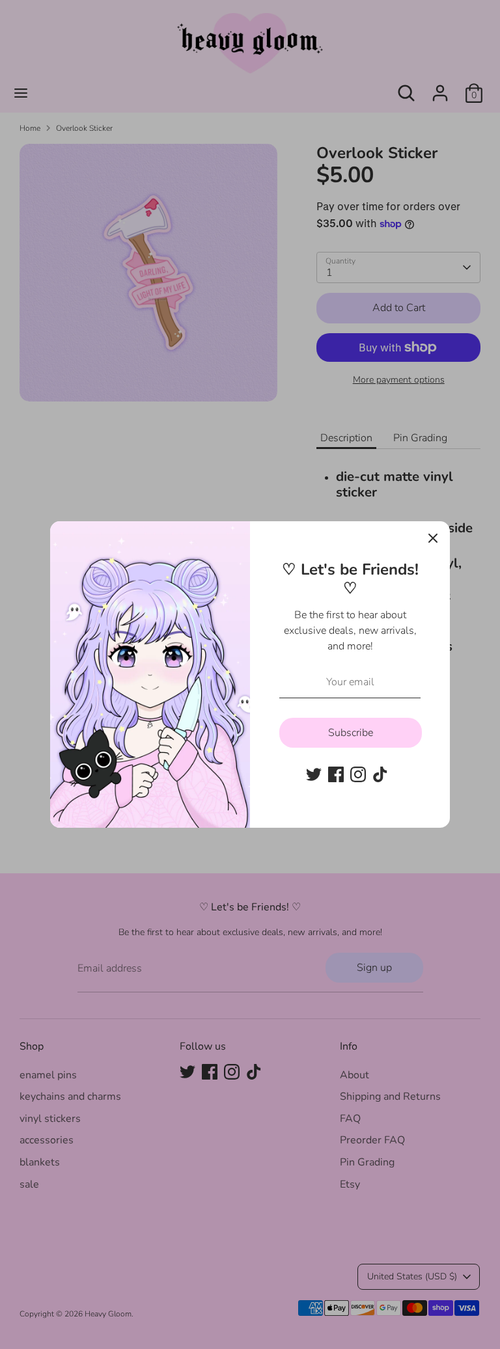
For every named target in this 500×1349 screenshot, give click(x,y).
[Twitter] (314, 774)
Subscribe (350, 733)
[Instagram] (358, 774)
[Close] (433, 538)
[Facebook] (336, 774)
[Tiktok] (380, 774)
